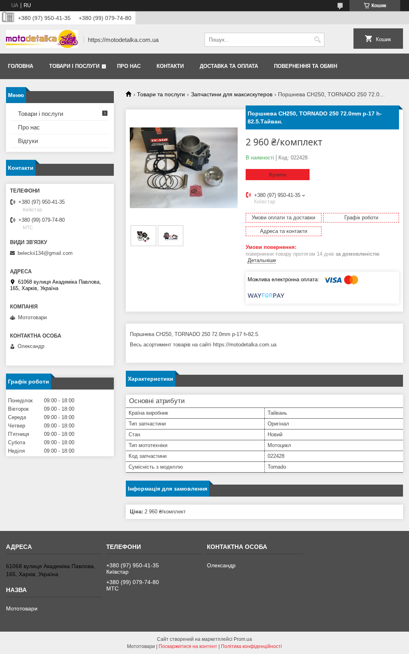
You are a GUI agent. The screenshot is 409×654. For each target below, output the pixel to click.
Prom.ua (243, 639)
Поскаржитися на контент (188, 646)
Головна (20, 66)
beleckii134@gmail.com (45, 253)
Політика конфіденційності (251, 646)
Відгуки (28, 140)
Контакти (170, 66)
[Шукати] (317, 40)
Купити (277, 175)
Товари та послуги (161, 94)
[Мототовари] (42, 40)
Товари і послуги (74, 66)
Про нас (129, 66)
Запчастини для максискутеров (231, 94)
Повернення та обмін (305, 66)
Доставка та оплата (229, 66)
